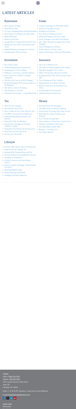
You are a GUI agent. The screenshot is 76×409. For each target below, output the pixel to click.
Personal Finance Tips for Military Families (20, 155)
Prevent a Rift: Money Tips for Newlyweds (19, 147)
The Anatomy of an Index (13, 90)
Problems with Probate (47, 31)
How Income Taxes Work (13, 108)
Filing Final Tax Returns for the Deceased (19, 129)
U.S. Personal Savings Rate (49, 119)
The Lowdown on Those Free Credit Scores (54, 121)
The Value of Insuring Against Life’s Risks (54, 67)
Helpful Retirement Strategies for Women (19, 49)
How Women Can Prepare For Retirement (19, 34)
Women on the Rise (11, 39)
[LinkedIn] (11, 398)
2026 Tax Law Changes (12, 106)
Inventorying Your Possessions (50, 90)
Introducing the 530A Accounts (15, 52)
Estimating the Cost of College (15, 70)
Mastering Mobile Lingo (13, 170)
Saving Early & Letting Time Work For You (20, 42)
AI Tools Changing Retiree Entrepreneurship (20, 31)
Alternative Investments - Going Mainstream (20, 93)
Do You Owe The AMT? (13, 134)
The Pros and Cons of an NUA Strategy (18, 80)
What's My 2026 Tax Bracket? (15, 121)
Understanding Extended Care (50, 93)
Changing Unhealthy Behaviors (15, 175)
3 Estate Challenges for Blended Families (54, 26)
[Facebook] (4, 398)
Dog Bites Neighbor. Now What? (51, 70)
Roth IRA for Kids (11, 28)
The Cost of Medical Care (48, 65)
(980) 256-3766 (14, 377)
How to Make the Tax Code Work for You (19, 111)
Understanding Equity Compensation (17, 67)
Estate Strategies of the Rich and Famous (54, 39)
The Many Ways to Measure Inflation (52, 108)
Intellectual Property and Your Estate (52, 37)
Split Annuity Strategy (12, 26)
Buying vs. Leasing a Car (48, 129)
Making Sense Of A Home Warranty (52, 83)
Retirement (7, 407)
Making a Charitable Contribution (51, 124)
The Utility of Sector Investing (15, 88)
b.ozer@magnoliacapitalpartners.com (16, 395)
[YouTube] (15, 398)
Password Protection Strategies (50, 106)
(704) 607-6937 (14, 379)
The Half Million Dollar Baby (50, 127)
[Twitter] (7, 398)
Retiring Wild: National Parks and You (18, 152)
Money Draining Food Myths (14, 173)
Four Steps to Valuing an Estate (50, 34)
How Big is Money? (46, 132)
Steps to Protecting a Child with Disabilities (55, 52)
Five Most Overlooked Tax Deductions (18, 114)
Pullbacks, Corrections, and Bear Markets (19, 73)
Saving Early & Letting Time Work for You (54, 111)
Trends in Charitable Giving (49, 28)
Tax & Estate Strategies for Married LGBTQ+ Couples (17, 125)
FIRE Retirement (10, 37)
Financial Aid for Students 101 (15, 150)
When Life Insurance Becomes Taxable (53, 73)
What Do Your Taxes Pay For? (15, 131)
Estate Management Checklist (49, 47)
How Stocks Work (11, 65)
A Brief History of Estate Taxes (50, 49)
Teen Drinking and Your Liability (51, 80)
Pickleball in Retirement (13, 158)
